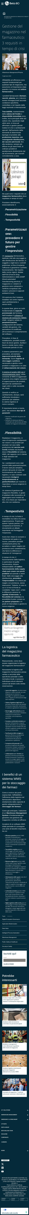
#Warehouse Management (9, 72)
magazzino (9, 256)
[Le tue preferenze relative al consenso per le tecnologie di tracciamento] (26, 1212)
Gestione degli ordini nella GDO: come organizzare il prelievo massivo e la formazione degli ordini (13, 999)
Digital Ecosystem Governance (11, 919)
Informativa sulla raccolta (10, 1213)
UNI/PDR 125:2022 (18, 1196)
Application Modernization (9, 924)
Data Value (5, 928)
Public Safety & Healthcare (10, 942)
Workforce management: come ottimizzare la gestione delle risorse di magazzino (11, 1045)
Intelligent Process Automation (10, 933)
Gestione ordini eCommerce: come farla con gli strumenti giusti (12, 1022)
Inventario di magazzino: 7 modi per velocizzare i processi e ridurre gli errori (14, 1093)
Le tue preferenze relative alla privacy (16, 1209)
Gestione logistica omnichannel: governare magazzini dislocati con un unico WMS (12, 1070)
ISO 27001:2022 (17, 1194)
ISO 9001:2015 (7, 1194)
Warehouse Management (9, 937)
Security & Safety (7, 946)
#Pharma (20, 72)
